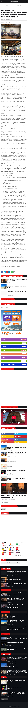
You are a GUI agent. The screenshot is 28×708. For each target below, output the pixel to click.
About (10, 704)
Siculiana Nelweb (17, 706)
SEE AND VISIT (13, 353)
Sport (13, 357)
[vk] (20, 439)
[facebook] (7, 434)
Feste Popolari (13, 343)
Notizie (7, 5)
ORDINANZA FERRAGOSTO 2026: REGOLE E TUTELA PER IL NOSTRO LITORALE (16, 459)
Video (13, 361)
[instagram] (7, 439)
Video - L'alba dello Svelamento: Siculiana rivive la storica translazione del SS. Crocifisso (16, 599)
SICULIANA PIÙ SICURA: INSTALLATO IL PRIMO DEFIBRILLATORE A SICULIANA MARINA (16, 584)
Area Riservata (20, 704)
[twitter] (20, 434)
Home (6, 704)
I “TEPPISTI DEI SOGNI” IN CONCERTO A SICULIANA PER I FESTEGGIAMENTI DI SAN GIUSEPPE (16, 478)
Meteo (13, 346)
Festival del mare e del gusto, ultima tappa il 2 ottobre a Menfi (17, 280)
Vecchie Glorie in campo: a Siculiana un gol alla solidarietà (16, 648)
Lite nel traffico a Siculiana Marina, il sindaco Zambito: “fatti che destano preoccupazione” (15, 665)
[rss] (7, 436)
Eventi (13, 339)
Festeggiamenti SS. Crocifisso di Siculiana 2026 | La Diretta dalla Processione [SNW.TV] (17, 637)
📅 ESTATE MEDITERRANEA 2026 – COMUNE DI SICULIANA (16, 465)
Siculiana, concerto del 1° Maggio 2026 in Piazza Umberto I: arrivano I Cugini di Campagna (16, 472)
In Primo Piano (8, 562)
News (5, 269)
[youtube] (7, 442)
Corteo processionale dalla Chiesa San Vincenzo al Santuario (15, 593)
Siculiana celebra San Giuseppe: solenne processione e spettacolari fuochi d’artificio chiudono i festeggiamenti (17, 606)
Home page (3, 5)
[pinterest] (20, 436)
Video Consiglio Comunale (13, 364)
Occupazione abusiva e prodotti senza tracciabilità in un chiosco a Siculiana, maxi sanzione (16, 286)
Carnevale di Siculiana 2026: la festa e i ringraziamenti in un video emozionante (16, 643)
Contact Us (14, 704)
